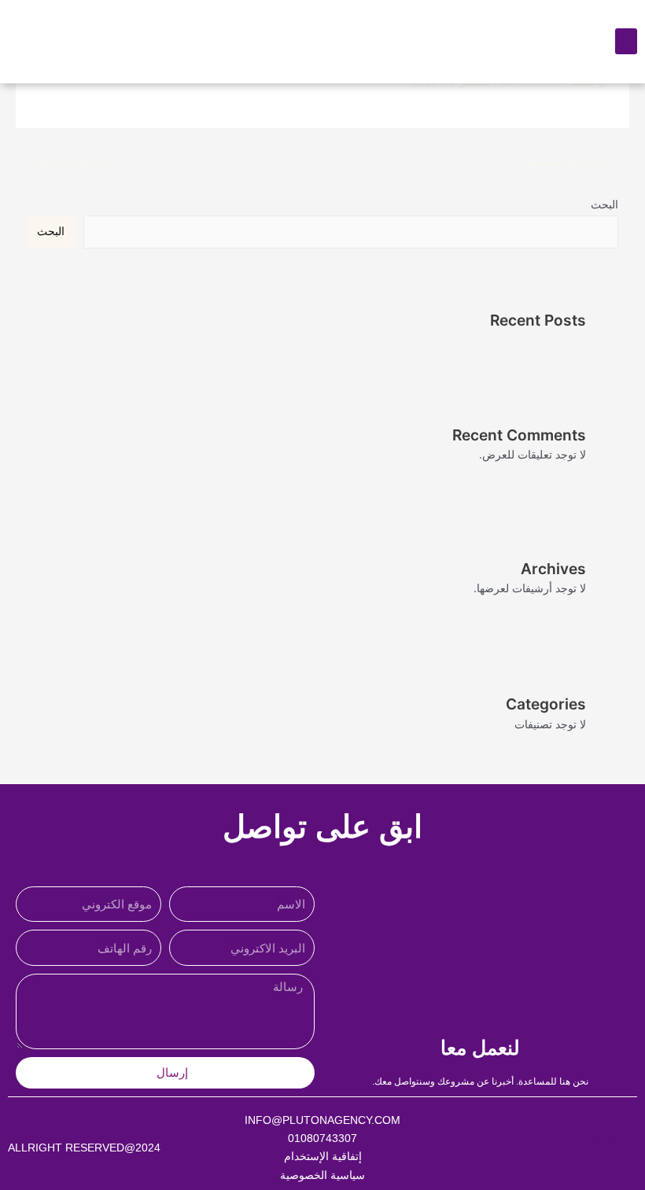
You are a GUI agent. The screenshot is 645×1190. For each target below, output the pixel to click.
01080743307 (322, 1138)
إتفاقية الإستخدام (323, 1156)
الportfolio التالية (64, 162)
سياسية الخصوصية (322, 1175)
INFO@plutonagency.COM (322, 1120)
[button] (626, 41)
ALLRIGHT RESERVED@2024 (84, 1147)
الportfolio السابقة (576, 162)
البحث (604, 204)
